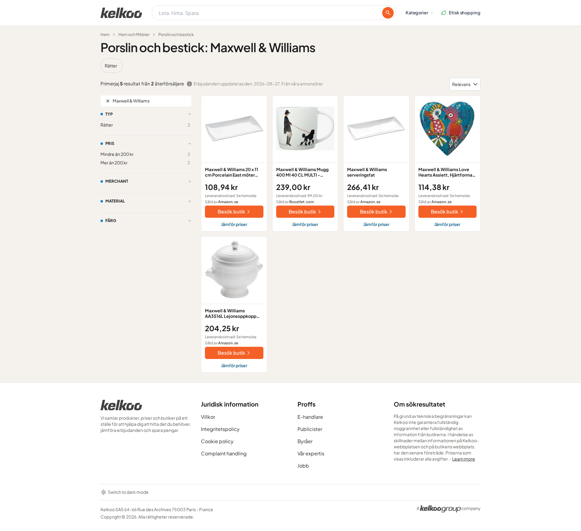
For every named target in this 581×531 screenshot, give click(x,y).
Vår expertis (311, 453)
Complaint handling (224, 453)
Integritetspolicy (220, 429)
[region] (290, 65)
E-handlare (310, 417)
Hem (105, 34)
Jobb (303, 465)
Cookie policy (217, 441)
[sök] (388, 13)
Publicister (310, 429)
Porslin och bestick (176, 34)
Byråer (305, 441)
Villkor (208, 417)
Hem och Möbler (134, 34)
